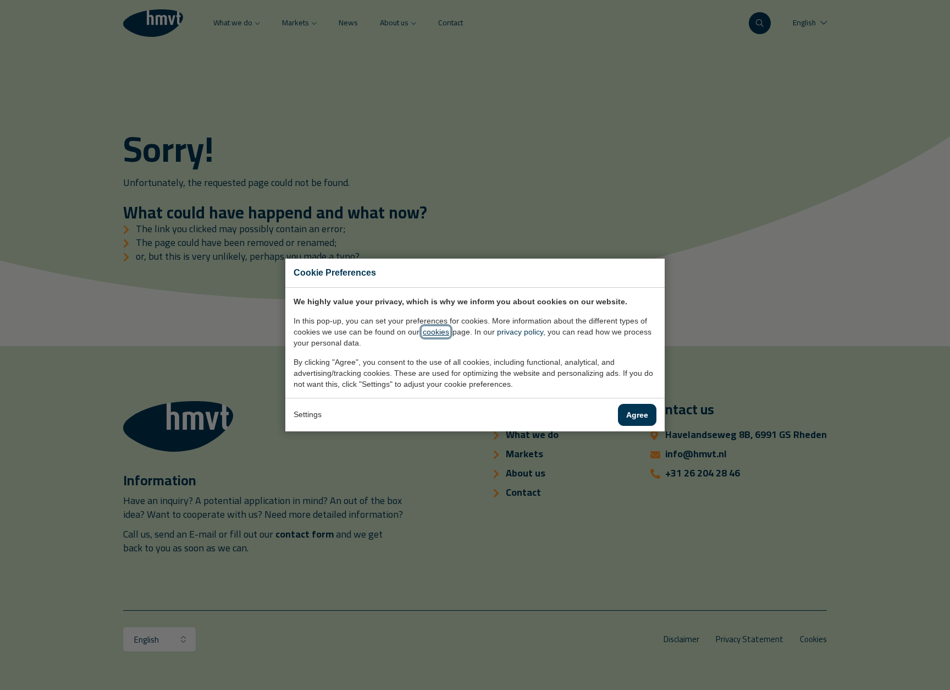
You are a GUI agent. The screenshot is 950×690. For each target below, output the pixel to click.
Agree (637, 414)
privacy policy (520, 331)
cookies (436, 331)
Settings (308, 414)
